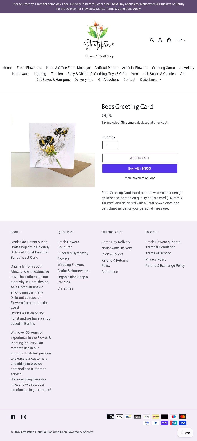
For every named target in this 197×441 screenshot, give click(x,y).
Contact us (109, 272)
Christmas (65, 288)
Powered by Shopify (80, 432)
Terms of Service (158, 253)
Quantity (108, 137)
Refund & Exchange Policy (165, 265)
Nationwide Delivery (116, 248)
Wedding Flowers (71, 265)
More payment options (140, 178)
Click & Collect (112, 254)
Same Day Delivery (115, 242)
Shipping (127, 122)
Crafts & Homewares (73, 271)
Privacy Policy (155, 259)
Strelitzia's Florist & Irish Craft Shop (44, 432)
